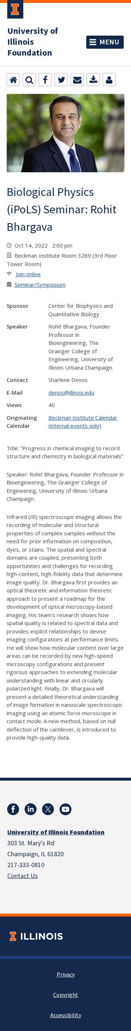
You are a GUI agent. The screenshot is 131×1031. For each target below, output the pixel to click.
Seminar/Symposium (40, 284)
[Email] (77, 79)
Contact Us (22, 876)
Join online (28, 274)
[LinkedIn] (31, 809)
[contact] (109, 79)
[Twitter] (61, 79)
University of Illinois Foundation (32, 42)
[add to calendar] (93, 79)
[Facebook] (45, 79)
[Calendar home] (13, 79)
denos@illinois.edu (71, 392)
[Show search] (29, 79)
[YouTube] (65, 809)
